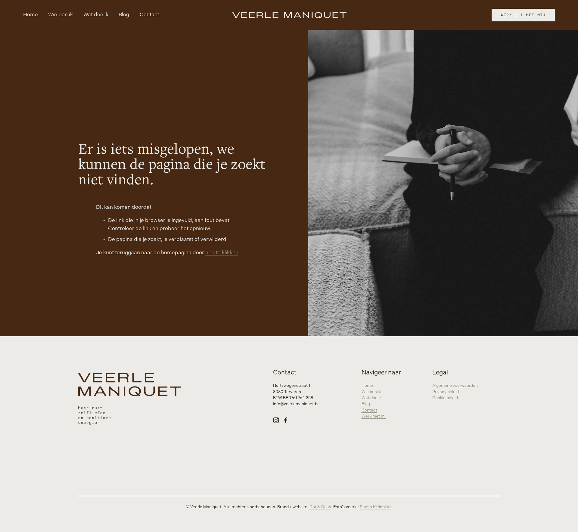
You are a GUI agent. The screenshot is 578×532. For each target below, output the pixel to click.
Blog (124, 15)
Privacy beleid (445, 392)
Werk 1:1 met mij (523, 14)
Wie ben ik (60, 15)
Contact (149, 15)
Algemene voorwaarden (455, 385)
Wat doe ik (95, 15)
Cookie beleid (445, 398)
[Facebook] (286, 420)
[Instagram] (276, 420)
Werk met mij (374, 416)
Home (30, 15)
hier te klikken (221, 253)
